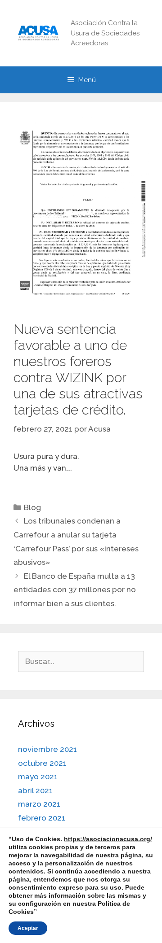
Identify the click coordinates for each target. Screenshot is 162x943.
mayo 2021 (38, 776)
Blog (32, 507)
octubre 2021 (42, 763)
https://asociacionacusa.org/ (108, 839)
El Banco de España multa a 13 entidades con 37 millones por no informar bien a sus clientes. (75, 590)
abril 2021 (35, 790)
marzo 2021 (39, 803)
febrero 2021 (41, 817)
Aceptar (28, 928)
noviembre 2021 (47, 749)
